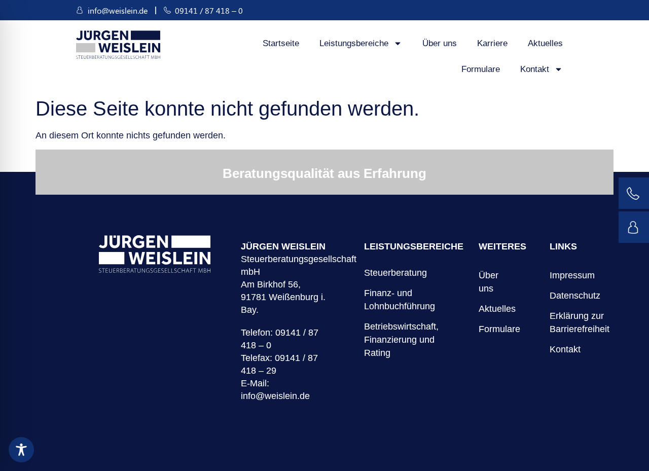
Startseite (281, 43)
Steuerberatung (395, 273)
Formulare (480, 69)
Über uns (439, 43)
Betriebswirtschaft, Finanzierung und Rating (401, 339)
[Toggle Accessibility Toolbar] (21, 449)
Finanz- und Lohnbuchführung (399, 299)
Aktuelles (545, 43)
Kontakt (534, 69)
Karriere (492, 43)
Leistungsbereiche (353, 43)
